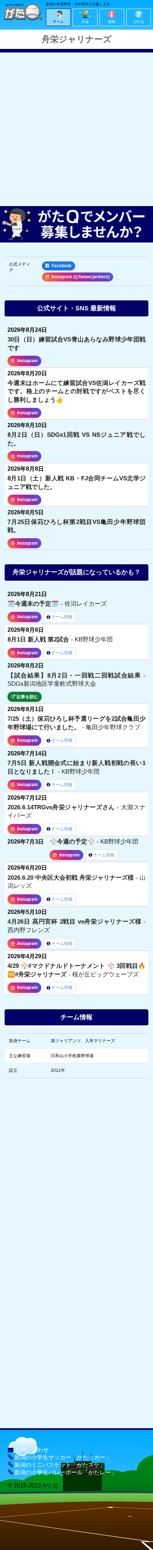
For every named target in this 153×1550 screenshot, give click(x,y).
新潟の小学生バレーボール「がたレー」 (65, 1472)
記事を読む (27, 696)
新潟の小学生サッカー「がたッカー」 (62, 1457)
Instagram (27, 360)
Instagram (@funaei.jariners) (81, 276)
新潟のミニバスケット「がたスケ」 (59, 1465)
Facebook (62, 265)
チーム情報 (62, 616)
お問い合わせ (32, 1450)
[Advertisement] (76, 129)
